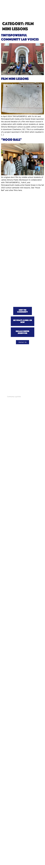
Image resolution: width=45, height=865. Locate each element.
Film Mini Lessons (15, 79)
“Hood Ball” (11, 139)
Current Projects (14, 371)
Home (6, 353)
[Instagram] (26, 388)
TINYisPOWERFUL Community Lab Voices (20, 37)
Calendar (11, 368)
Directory (8, 376)
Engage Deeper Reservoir (14, 356)
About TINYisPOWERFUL (15, 380)
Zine (6, 360)
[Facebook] (21, 388)
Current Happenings (12, 364)
